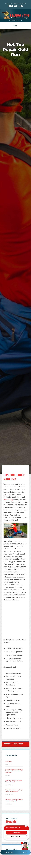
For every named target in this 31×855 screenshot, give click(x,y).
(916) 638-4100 (15, 6)
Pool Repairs (8, 761)
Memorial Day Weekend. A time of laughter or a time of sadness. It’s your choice (14, 771)
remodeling (8, 500)
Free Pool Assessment (13, 744)
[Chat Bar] (15, 852)
